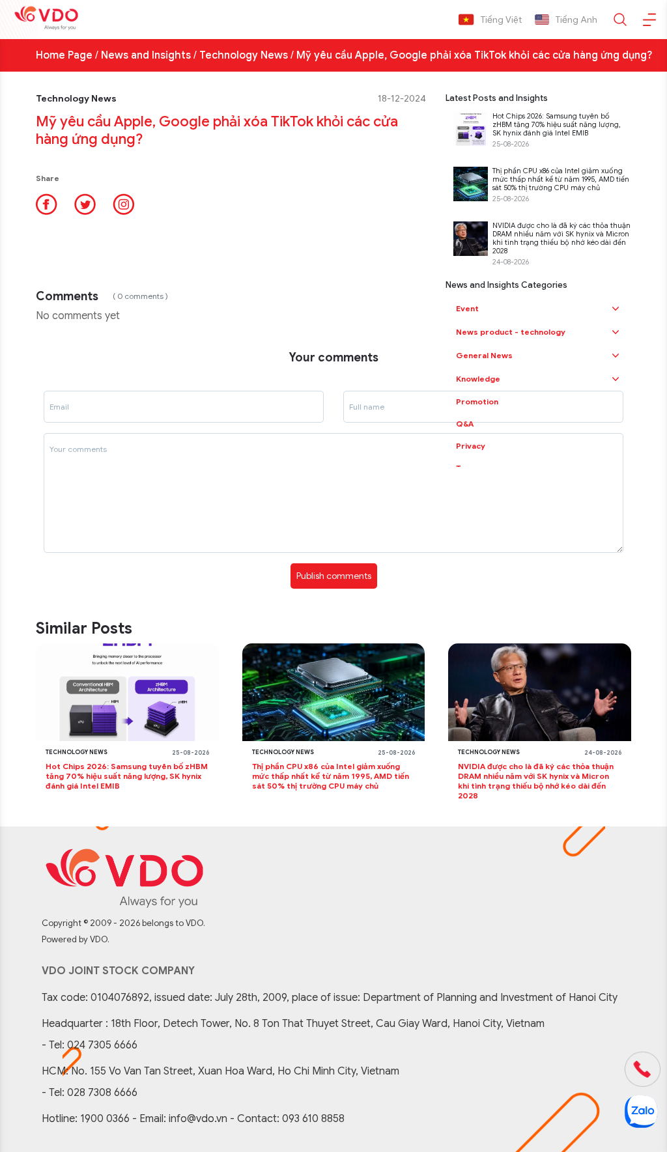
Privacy (470, 446)
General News (484, 355)
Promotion (477, 401)
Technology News (243, 55)
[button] (615, 308)
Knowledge (478, 379)
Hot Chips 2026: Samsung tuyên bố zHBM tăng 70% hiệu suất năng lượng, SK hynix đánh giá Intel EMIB (556, 124)
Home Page (64, 55)
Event (467, 308)
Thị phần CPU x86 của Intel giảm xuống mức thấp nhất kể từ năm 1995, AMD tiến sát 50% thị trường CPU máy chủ (560, 179)
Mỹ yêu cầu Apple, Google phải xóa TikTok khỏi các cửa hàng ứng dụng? (474, 55)
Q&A (465, 423)
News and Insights (146, 55)
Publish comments (333, 576)
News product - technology (510, 332)
